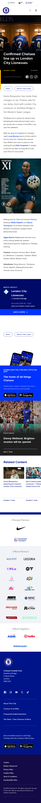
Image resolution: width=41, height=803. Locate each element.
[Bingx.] (29, 3)
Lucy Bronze (13, 136)
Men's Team (7, 452)
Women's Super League (24, 88)
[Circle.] (12, 3)
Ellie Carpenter (22, 145)
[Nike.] (20, 3)
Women (8, 88)
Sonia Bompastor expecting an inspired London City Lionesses (12, 484)
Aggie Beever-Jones (11, 237)
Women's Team (9, 70)
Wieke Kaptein (17, 222)
